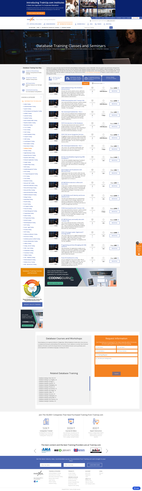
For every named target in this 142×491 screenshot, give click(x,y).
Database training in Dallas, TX (46, 392)
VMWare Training (28, 255)
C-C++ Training (27, 127)
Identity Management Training (30, 169)
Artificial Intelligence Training (55, 473)
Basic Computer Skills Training (30, 120)
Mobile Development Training (30, 194)
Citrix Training (27, 132)
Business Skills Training (53, 478)
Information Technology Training (55, 476)
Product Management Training (30, 211)
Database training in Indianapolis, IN (47, 395)
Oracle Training (27, 204)
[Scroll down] (89, 401)
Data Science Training (28, 146)
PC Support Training (28, 206)
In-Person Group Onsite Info (139, 250)
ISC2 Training (27, 171)
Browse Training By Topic (73, 482)
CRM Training (27, 139)
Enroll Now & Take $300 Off (36, 13)
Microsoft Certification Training (30, 185)
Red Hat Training (27, 220)
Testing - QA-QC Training (29, 245)
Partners (119, 18)
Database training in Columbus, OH (47, 401)
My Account (87, 473)
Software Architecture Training (30, 234)
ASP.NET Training (28, 113)
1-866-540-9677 (110, 20)
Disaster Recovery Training (30, 155)
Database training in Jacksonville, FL (47, 397)
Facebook (35, 481)
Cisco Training (27, 129)
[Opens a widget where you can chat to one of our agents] (136, 488)
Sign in (128, 18)
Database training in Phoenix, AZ (47, 387)
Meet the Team (88, 480)
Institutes (98, 18)
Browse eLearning (72, 480)
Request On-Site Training (73, 485)
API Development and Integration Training (33, 111)
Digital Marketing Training (29, 153)
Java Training (27, 178)
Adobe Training (27, 104)
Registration (87, 475)
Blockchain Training (28, 125)
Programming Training (29, 213)
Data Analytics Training (29, 143)
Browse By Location (72, 483)
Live (103, 18)
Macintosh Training (28, 180)
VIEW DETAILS (114, 91)
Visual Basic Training (28, 252)
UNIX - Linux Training (28, 248)
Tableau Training (27, 243)
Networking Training (28, 199)
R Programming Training (29, 218)
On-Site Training (71, 473)
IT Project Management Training (31, 173)
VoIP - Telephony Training (29, 257)
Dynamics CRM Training (29, 157)
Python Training (27, 215)
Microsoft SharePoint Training (30, 192)
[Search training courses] (111, 27)
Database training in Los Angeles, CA (48, 379)
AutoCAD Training (28, 115)
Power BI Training (28, 208)
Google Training (27, 162)
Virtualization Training (28, 250)
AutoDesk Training (28, 118)
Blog (124, 18)
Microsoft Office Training (29, 190)
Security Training (27, 229)
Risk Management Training (29, 222)
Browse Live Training (72, 478)
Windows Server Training (29, 262)
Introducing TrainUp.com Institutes (45, 2)
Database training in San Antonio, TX (48, 388)
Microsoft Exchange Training (30, 187)
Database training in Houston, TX (47, 383)
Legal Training (52, 480)
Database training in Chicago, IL (46, 381)
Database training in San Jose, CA (47, 394)
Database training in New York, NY (47, 378)
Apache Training (27, 108)
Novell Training (27, 201)
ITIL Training (27, 176)
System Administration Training (30, 241)
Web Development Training (29, 259)
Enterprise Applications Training (31, 159)
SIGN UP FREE (135, 18)
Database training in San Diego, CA (47, 390)
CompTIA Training (28, 136)
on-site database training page (92, 72)
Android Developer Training (30, 106)
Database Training (28, 148)
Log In (86, 476)
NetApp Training (27, 197)
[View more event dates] (92, 105)
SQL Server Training (28, 236)
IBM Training (27, 166)
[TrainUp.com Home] (31, 19)
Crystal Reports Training (29, 141)
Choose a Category (28, 97)
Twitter (37, 481)
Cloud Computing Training (29, 134)
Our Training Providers (90, 483)
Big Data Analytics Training (30, 122)
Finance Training (52, 481)
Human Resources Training (54, 475)
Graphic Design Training (29, 164)
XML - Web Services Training (30, 264)
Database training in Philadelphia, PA (48, 385)
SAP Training (27, 224)
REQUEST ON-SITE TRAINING (32, 304)
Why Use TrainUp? (89, 482)
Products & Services (110, 18)
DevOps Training (27, 150)
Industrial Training (52, 483)
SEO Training (27, 231)
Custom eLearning (72, 475)
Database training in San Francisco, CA (48, 399)
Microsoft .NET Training (29, 183)
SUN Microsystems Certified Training (32, 238)
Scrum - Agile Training (29, 227)
